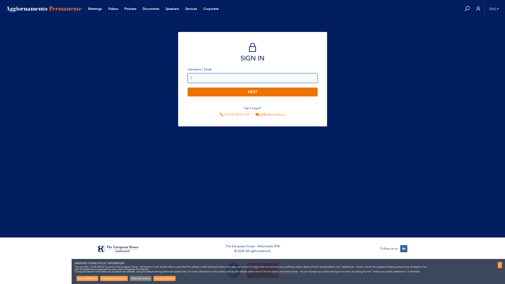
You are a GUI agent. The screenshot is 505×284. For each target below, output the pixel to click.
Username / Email (199, 69)
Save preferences (87, 278)
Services (191, 9)
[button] (467, 9)
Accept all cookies (164, 278)
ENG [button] (492, 9)
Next (252, 92)
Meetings (95, 9)
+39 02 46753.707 (236, 115)
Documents (151, 9)
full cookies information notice (282, 271)
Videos (113, 9)
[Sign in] (478, 9)
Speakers (172, 9)
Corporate (211, 9)
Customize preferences (114, 278)
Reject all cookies (140, 278)
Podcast (130, 9)
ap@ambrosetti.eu (272, 115)
